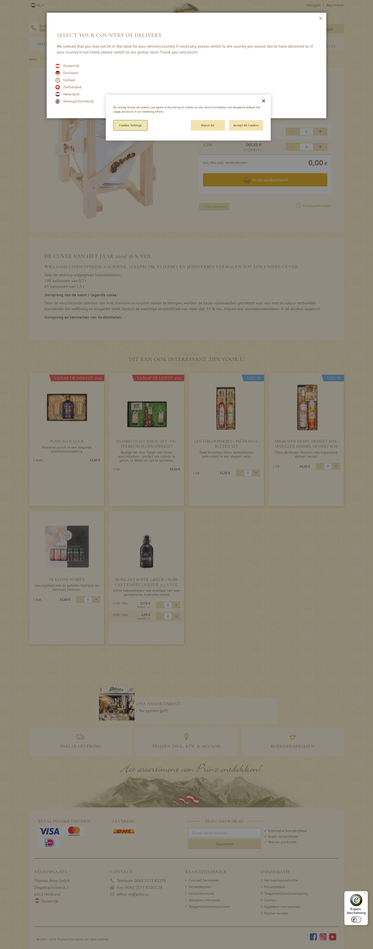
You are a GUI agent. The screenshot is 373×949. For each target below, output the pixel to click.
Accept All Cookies (246, 125)
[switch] (356, 920)
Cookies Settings (130, 125)
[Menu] (365, 894)
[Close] (263, 101)
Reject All (207, 125)
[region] (188, 118)
